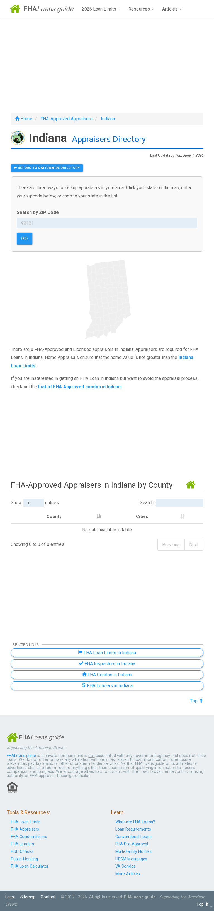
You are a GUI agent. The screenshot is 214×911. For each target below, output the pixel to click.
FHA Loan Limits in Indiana (109, 652)
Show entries (35, 502)
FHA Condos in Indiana (109, 674)
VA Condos (125, 866)
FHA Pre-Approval (131, 844)
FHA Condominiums (29, 836)
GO (24, 238)
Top (194, 701)
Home (25, 118)
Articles (170, 9)
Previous (171, 544)
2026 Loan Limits (99, 9)
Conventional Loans (133, 836)
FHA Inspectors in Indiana (109, 663)
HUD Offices (22, 851)
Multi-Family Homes (133, 851)
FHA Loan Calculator (29, 866)
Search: (147, 502)
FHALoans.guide (21, 755)
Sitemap (28, 897)
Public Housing (24, 859)
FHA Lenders (22, 844)
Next (193, 544)
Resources (139, 9)
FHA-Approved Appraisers (66, 118)
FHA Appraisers (25, 829)
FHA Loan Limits (26, 822)
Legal (10, 897)
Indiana (108, 118)
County (54, 516)
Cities (142, 516)
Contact (48, 897)
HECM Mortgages (131, 859)
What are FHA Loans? (135, 822)
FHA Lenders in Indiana (109, 685)
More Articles (127, 873)
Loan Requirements (133, 829)
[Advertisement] (107, 65)
